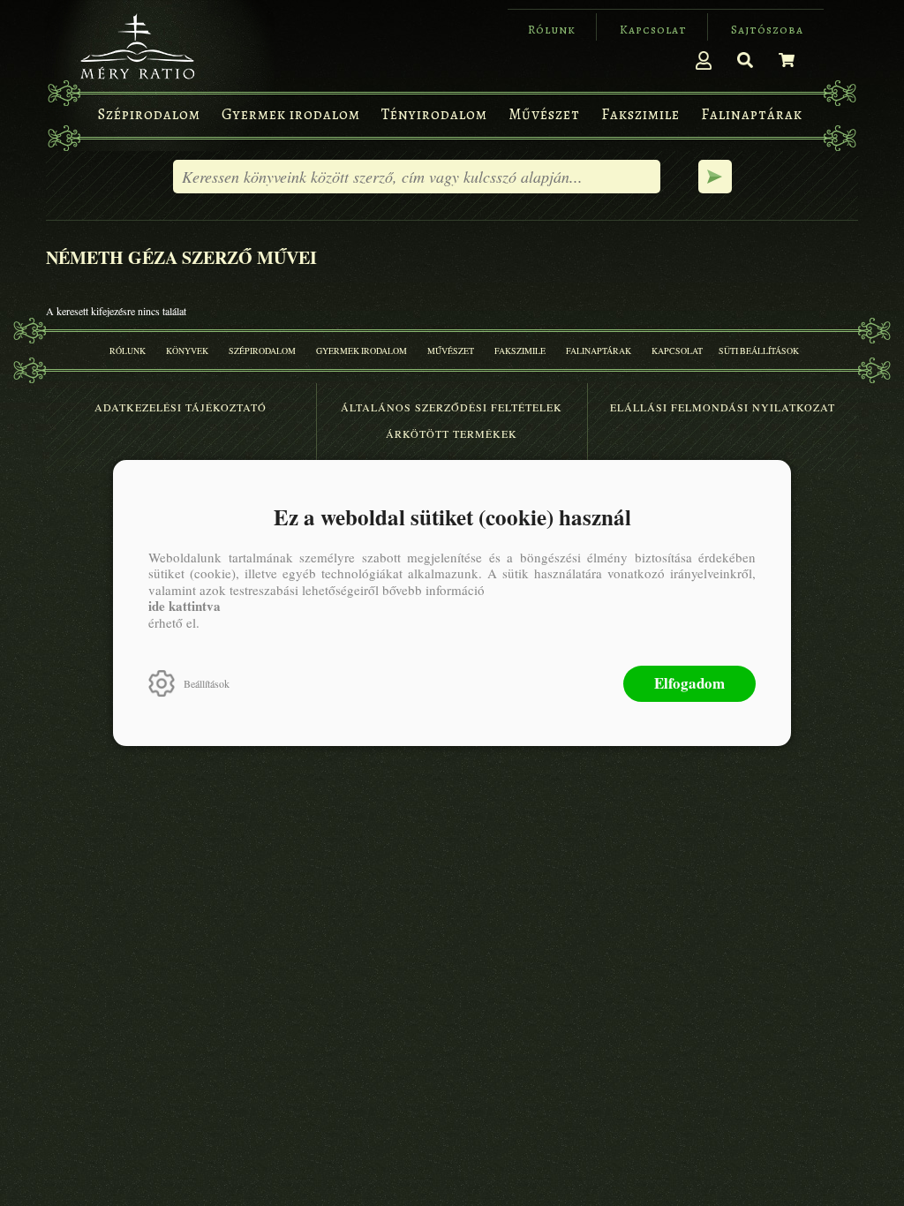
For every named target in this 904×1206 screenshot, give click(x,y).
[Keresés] (745, 60)
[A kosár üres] (786, 60)
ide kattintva (184, 606)
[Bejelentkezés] (703, 60)
